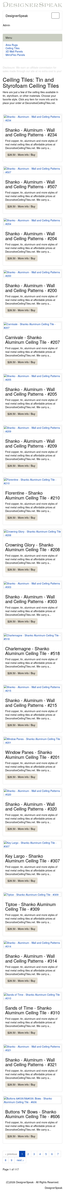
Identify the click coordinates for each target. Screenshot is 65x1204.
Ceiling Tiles (13, 48)
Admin (6, 25)
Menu (9, 37)
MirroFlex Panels (15, 55)
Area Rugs (12, 45)
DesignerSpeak (17, 15)
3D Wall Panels (14, 51)
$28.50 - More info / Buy (21, 154)
